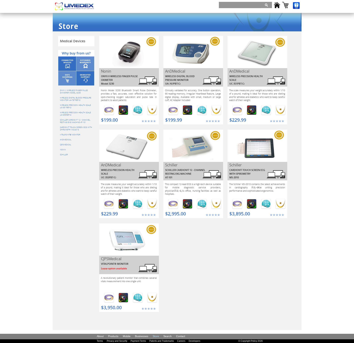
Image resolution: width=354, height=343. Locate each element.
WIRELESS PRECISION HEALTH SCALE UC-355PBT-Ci (75, 113)
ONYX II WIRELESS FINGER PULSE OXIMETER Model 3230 (74, 91)
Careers (181, 341)
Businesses (141, 336)
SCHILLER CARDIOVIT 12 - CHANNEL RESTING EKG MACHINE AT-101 (75, 121)
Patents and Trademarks (161, 341)
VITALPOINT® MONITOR (70, 134)
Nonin (63, 149)
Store (156, 336)
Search (167, 336)
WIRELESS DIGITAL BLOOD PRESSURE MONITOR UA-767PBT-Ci (75, 99)
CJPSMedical (65, 144)
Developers (194, 341)
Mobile (127, 336)
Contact (180, 336)
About (100, 336)
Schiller (64, 154)
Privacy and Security (117, 341)
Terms (100, 341)
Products (113, 336)
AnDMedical (65, 139)
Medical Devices (72, 41)
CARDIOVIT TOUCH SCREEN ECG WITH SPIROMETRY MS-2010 (76, 128)
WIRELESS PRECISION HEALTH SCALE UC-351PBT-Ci (75, 106)
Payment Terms (138, 341)
